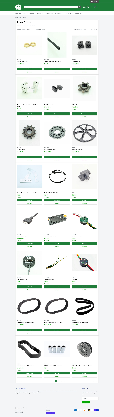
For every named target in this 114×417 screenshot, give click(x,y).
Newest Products (58, 13)
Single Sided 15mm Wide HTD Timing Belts (80, 322)
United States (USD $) (20, 407)
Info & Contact (69, 13)
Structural (31, 13)
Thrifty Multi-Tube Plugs (49, 104)
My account (86, 7)
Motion (24, 13)
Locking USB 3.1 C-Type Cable (23, 235)
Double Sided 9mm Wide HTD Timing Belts (53, 322)
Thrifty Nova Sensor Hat (77, 235)
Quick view (29, 72)
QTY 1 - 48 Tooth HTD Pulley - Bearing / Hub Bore (82, 365)
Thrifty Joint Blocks (76, 61)
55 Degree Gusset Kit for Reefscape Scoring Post (27, 192)
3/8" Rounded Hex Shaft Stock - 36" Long (52, 61)
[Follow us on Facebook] (47, 410)
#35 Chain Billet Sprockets (77, 149)
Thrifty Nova (74, 279)
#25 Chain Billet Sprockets (49, 149)
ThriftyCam (74, 192)
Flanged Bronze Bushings (22, 61)
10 (64, 380)
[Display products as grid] (94, 29)
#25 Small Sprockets (21, 149)
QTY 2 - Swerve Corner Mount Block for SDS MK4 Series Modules (28, 105)
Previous (20, 380)
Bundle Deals (18, 13)
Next (94, 380)
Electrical (39, 13)
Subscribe (95, 1)
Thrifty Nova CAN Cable (49, 279)
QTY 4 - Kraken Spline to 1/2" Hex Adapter (52, 365)
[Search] (79, 7)
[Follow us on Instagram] (49, 410)
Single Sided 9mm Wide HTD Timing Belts (25, 365)
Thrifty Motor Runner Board (22, 279)
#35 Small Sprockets (76, 104)
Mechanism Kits (48, 13)
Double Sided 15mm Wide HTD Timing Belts (25, 322)
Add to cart (57, 68)
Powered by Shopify (19, 412)
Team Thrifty (78, 13)
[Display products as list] (96, 29)
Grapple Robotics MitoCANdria (50, 235)
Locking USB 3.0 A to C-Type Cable (51, 192)
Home (16, 17)
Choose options (29, 68)
